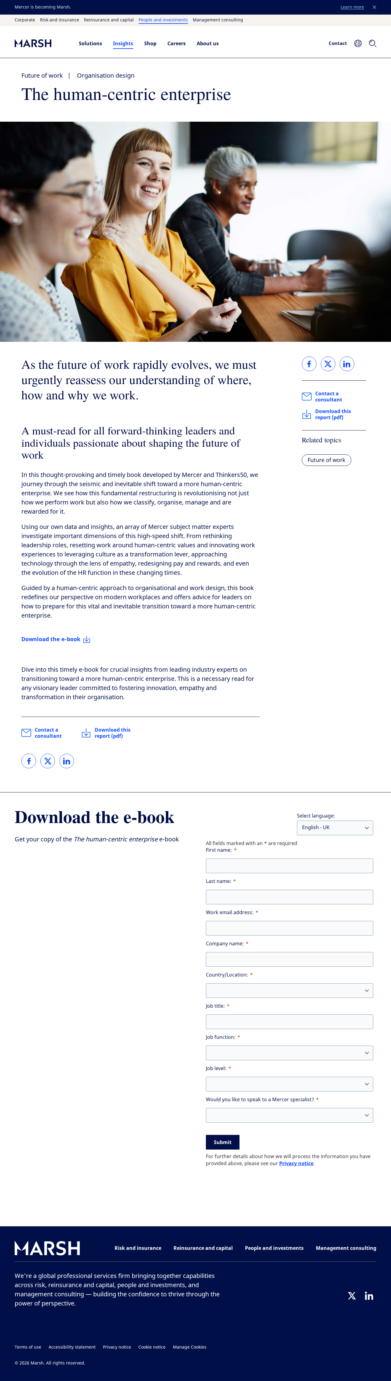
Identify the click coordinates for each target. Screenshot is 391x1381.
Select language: (316, 815)
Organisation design (105, 75)
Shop (150, 43)
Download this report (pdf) (112, 733)
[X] (352, 1296)
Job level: (216, 1068)
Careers (176, 43)
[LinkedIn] (369, 1296)
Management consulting (218, 20)
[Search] (372, 43)
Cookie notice (152, 1347)
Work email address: (230, 912)
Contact (338, 43)
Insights (123, 43)
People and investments (163, 20)
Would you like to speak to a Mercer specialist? (260, 1099)
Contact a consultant (48, 733)
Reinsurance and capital (109, 20)
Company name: (225, 943)
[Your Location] (358, 43)
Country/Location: (227, 974)
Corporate (25, 20)
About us (208, 43)
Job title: (215, 1006)
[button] (374, 7)
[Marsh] (47, 1249)
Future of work (42, 75)
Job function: (221, 1037)
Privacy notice (296, 1163)
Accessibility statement (72, 1347)
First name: (219, 850)
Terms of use (28, 1347)
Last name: (218, 881)
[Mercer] (41, 43)
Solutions (90, 43)
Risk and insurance (59, 20)
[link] (29, 761)
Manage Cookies (189, 1347)
